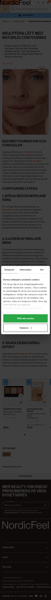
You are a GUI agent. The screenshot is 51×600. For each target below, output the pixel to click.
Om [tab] (41, 269)
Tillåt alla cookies (25, 318)
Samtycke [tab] (9, 269)
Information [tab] (25, 269)
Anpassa (24, 327)
